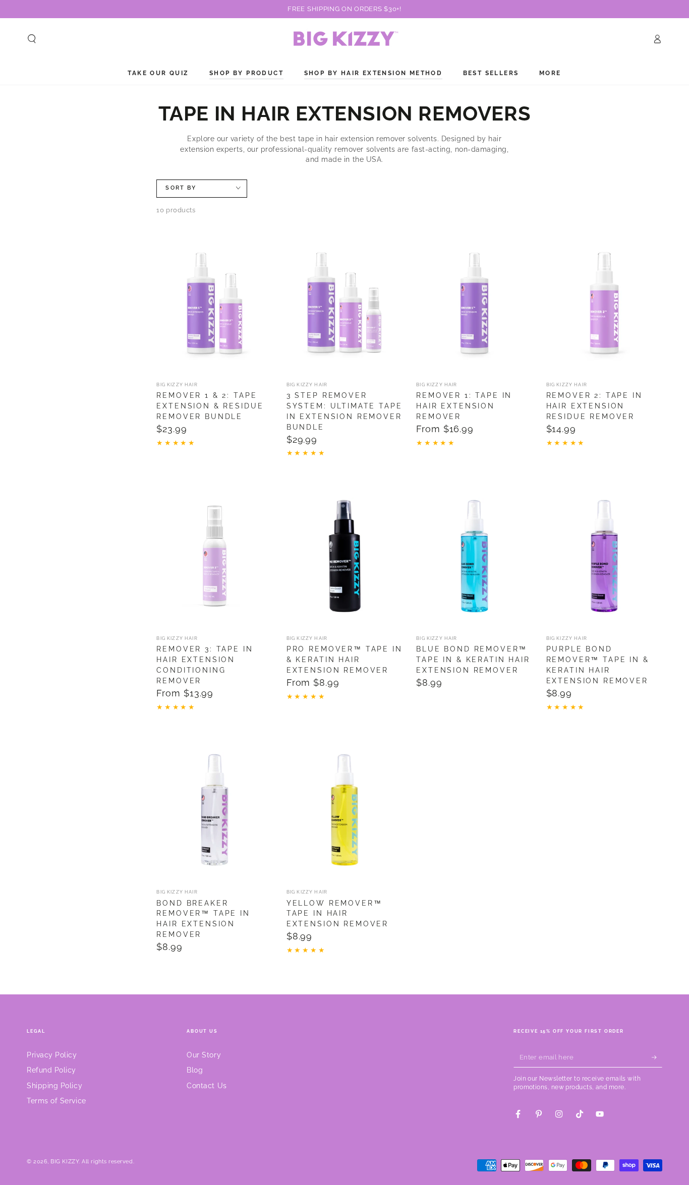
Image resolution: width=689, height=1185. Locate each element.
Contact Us (206, 1085)
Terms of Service (56, 1100)
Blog (195, 1069)
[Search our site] (32, 39)
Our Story (204, 1054)
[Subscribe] (657, 1057)
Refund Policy (51, 1069)
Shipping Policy (54, 1085)
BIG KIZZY (64, 1161)
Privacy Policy (52, 1054)
